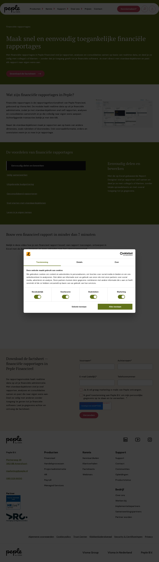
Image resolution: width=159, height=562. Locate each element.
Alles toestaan (115, 307)
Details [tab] (80, 262)
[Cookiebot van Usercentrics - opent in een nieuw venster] (122, 254)
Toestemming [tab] (42, 262)
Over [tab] (117, 262)
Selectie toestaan (79, 307)
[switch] (65, 297)
